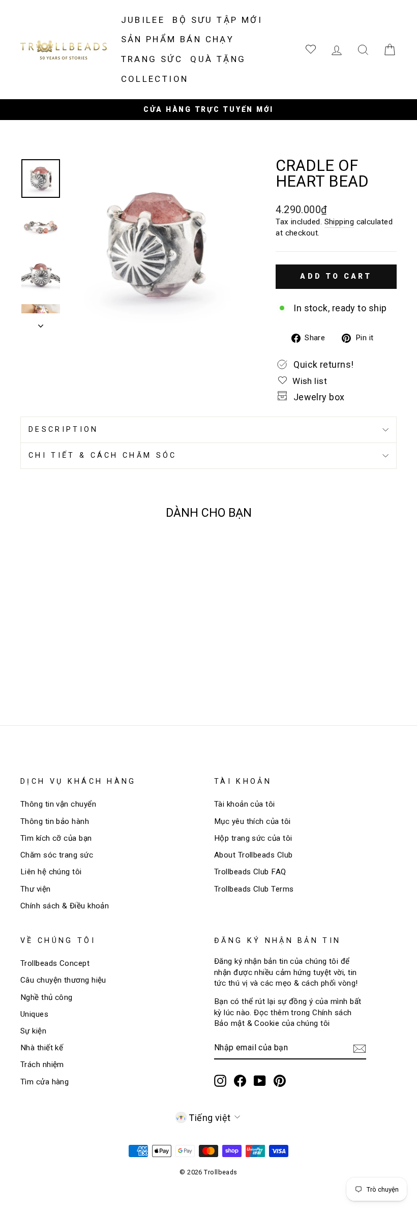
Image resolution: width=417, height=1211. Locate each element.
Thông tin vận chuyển (58, 804)
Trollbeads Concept (55, 963)
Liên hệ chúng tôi (51, 871)
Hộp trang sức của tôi (253, 838)
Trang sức (152, 59)
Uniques (34, 1014)
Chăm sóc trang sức (56, 855)
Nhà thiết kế (41, 1047)
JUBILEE (143, 20)
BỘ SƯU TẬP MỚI (217, 20)
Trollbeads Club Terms (253, 889)
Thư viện (35, 889)
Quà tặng (218, 59)
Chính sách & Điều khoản (64, 905)
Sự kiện (33, 1031)
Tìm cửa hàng (44, 1081)
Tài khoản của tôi (244, 804)
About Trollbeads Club (253, 855)
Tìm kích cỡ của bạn (56, 838)
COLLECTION (155, 79)
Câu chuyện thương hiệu (63, 980)
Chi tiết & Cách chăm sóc (102, 455)
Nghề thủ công (46, 997)
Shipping (339, 221)
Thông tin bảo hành (54, 821)
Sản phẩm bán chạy (177, 39)
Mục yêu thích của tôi (252, 821)
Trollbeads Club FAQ (250, 871)
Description (63, 429)
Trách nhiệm (42, 1064)
